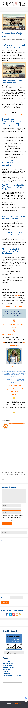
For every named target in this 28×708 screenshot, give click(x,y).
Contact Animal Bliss (8, 667)
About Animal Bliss (8, 663)
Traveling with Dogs (18, 472)
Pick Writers (17, 295)
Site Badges (7, 673)
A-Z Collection (6, 661)
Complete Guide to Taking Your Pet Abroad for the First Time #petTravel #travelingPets (13, 314)
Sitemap (5, 679)
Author (4, 420)
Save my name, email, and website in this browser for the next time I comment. (13, 516)
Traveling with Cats (8, 472)
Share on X (22, 316)
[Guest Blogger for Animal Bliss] (5, 428)
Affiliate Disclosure (8, 665)
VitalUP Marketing (17, 703)
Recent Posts (9, 420)
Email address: (5, 598)
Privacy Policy (6, 669)
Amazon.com (19, 374)
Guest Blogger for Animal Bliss (17, 423)
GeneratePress (18, 706)
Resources (5, 671)
